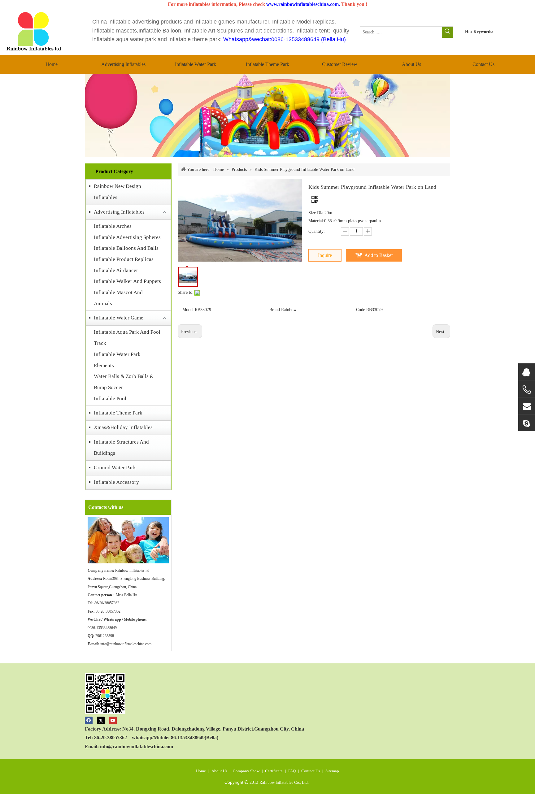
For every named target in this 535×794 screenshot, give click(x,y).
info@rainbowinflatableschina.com (125, 644)
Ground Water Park (115, 468)
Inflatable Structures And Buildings (121, 447)
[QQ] (526, 371)
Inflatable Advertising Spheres (127, 237)
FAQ (292, 771)
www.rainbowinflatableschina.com (302, 4)
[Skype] (526, 422)
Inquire (325, 255)
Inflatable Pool (110, 398)
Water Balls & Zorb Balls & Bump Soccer (124, 381)
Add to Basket (378, 255)
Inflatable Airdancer (116, 270)
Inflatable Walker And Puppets (127, 281)
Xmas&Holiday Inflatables (123, 427)
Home (201, 771)
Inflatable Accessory (116, 482)
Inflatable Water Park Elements (117, 359)
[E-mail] (526, 405)
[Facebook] (89, 720)
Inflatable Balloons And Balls (126, 248)
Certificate (274, 771)
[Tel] (526, 389)
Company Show (246, 771)
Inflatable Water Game (118, 318)
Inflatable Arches (113, 226)
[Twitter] (101, 720)
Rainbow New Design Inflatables (117, 191)
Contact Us (310, 771)
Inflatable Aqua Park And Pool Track (127, 337)
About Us (219, 771)
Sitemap (332, 771)
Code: (361, 309)
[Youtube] (113, 720)
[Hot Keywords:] (447, 32)
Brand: (275, 309)
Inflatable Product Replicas (124, 259)
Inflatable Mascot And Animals (118, 297)
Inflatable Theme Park (118, 413)
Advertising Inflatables (119, 212)
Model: (188, 309)
